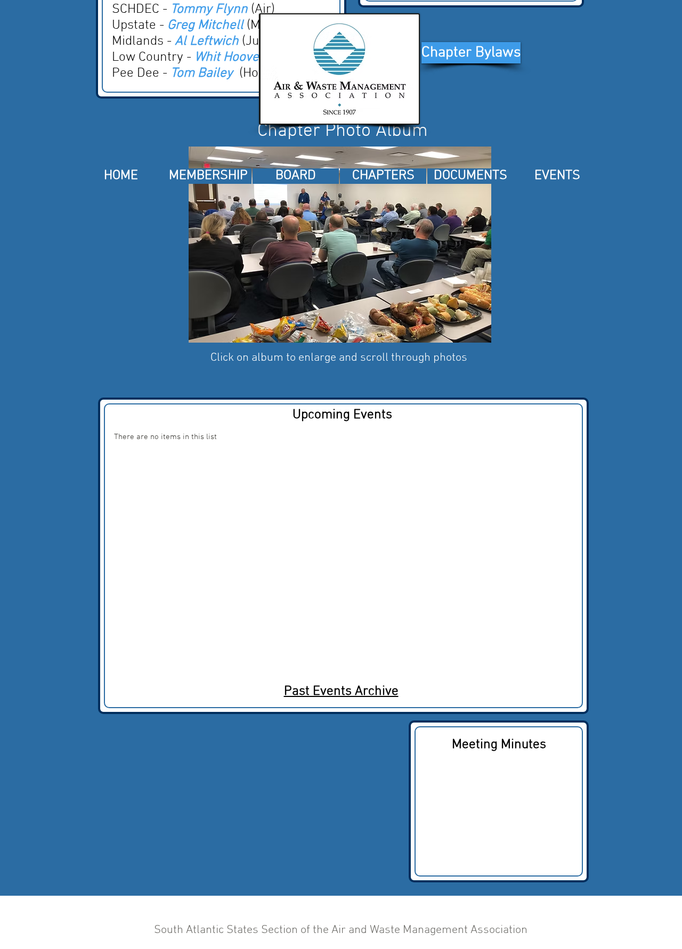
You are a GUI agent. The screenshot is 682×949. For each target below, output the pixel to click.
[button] (340, 245)
